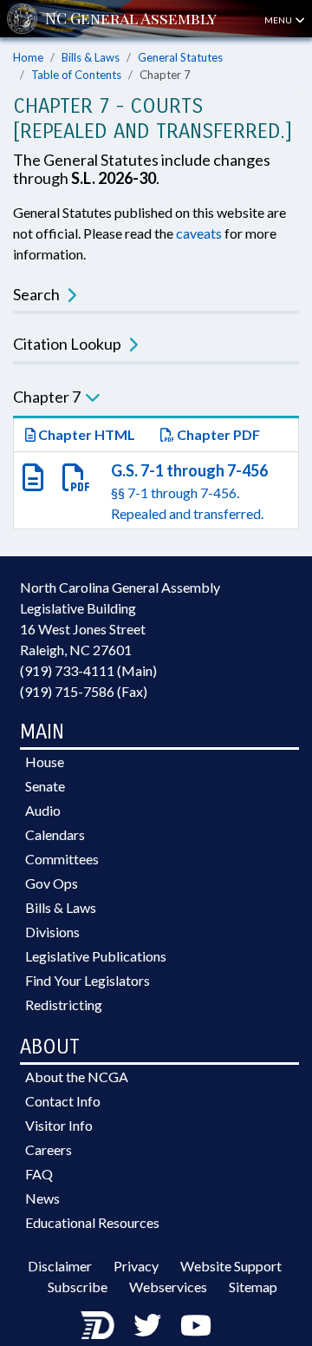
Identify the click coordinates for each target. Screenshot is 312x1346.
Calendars (55, 834)
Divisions (52, 931)
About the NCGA (76, 1076)
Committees (62, 858)
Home (28, 57)
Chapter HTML (85, 434)
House (44, 761)
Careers (48, 1149)
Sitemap (253, 1286)
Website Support (231, 1265)
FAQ (39, 1173)
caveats (199, 233)
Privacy (136, 1265)
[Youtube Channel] (195, 1325)
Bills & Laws (91, 57)
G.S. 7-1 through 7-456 (189, 470)
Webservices (168, 1286)
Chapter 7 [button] (47, 396)
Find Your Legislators (87, 980)
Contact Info (63, 1101)
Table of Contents (76, 75)
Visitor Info (59, 1125)
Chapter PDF (217, 434)
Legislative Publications (95, 956)
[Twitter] (147, 1325)
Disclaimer (60, 1265)
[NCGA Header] (131, 19)
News (42, 1198)
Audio (43, 810)
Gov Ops (51, 883)
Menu (279, 20)
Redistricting (63, 1004)
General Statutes (180, 57)
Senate (45, 786)
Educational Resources (92, 1222)
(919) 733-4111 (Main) (88, 670)
